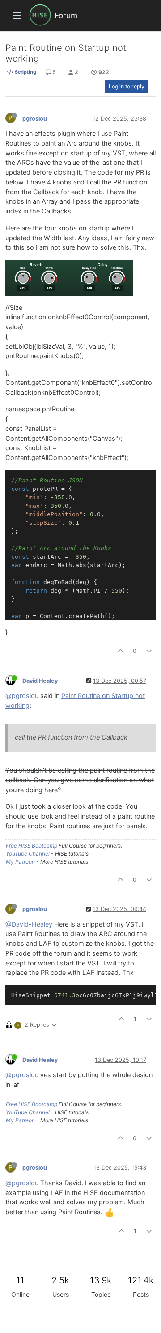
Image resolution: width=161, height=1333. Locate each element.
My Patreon (20, 861)
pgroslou (34, 118)
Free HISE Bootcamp (31, 845)
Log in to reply (126, 86)
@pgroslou (21, 696)
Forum (66, 15)
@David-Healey (28, 924)
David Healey (40, 680)
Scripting (24, 72)
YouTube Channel (28, 853)
